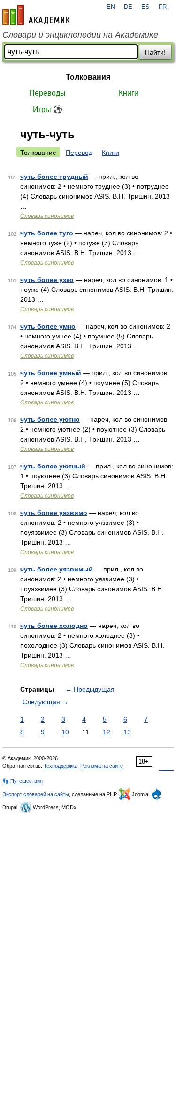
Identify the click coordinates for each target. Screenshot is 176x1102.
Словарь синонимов (47, 216)
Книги (128, 93)
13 (127, 732)
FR (163, 7)
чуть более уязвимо (53, 512)
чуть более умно (48, 326)
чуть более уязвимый (56, 569)
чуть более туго (46, 233)
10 (65, 732)
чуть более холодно (54, 625)
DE (128, 7)
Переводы (47, 93)
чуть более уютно (50, 419)
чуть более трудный (54, 176)
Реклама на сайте (101, 766)
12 (106, 732)
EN (111, 7)
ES (145, 7)
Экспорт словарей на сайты (35, 794)
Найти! (155, 52)
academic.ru (36, 15)
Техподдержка (60, 766)
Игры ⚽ (47, 109)
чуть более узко (47, 279)
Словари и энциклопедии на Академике (80, 35)
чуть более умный (50, 373)
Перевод (79, 152)
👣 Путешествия (22, 781)
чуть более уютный (52, 466)
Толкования (88, 77)
